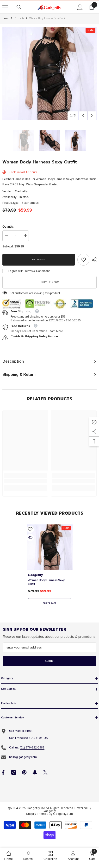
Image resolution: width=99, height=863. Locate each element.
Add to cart (38, 260)
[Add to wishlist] (30, 529)
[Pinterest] (24, 772)
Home (5, 18)
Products (19, 18)
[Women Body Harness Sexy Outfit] (50, 547)
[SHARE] (93, 260)
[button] (83, 115)
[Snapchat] (35, 772)
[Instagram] (14, 772)
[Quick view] (30, 537)
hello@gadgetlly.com (23, 757)
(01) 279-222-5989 (32, 747)
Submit (50, 661)
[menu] (5, 7)
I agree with (16, 271)
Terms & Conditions (37, 271)
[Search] (19, 7)
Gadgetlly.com (63, 814)
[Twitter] (45, 772)
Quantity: (8, 226)
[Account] (80, 7)
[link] (83, 260)
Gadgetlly (21, 191)
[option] (49, 73)
